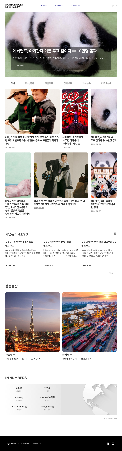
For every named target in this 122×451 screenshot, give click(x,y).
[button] (57, 74)
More (111, 273)
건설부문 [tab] (49, 83)
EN (115, 6)
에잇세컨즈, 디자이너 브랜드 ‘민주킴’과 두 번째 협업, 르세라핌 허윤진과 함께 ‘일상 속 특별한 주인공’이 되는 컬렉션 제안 (17, 207)
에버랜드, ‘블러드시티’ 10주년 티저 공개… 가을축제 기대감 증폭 (72, 140)
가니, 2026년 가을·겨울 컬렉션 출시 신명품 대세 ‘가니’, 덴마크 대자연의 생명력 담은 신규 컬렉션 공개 (60, 203)
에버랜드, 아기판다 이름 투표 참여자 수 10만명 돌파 (103, 139)
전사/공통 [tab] (29, 83)
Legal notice (11, 444)
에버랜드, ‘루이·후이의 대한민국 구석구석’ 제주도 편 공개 (103, 204)
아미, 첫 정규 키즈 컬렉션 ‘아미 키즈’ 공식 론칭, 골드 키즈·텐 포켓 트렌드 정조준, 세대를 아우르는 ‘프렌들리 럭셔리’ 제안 (32, 140)
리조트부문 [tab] (106, 83)
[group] (61, 44)
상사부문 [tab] (68, 83)
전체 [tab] (13, 83)
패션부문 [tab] (86, 83)
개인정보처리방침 (24, 444)
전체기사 (44, 5)
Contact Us (36, 444)
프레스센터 (59, 5)
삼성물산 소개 (76, 5)
